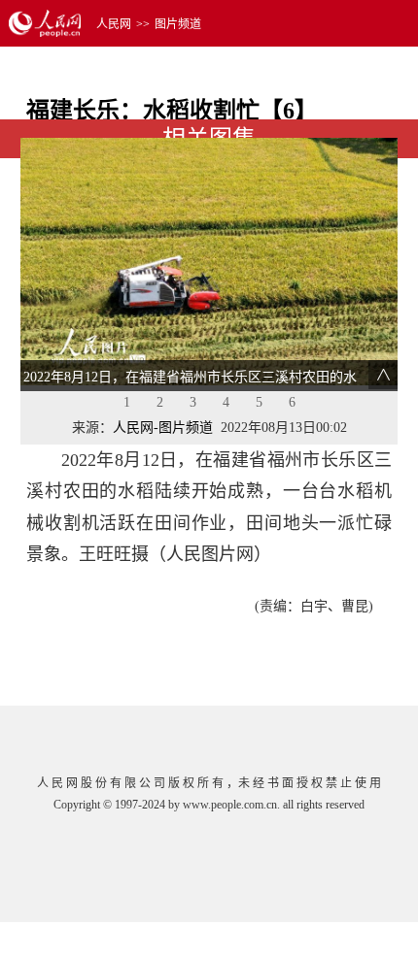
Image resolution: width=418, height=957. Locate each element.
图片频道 (178, 24)
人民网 (113, 24)
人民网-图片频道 (163, 427)
